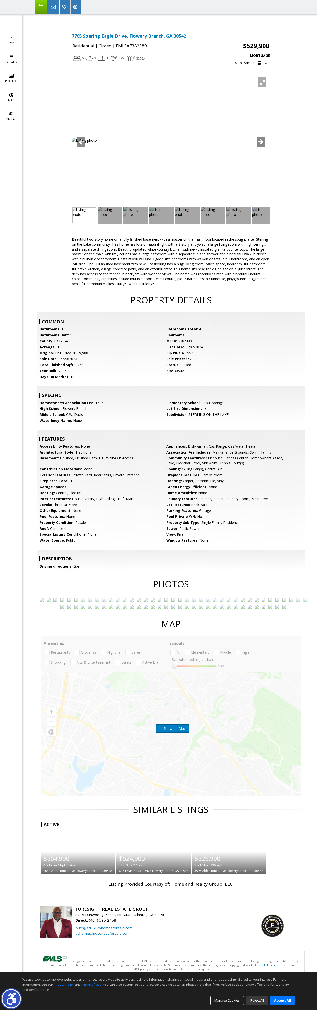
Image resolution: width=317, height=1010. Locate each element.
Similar (11, 119)
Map (11, 100)
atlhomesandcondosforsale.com (102, 933)
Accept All (282, 1000)
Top (11, 43)
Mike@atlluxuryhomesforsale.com (103, 927)
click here (269, 965)
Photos (11, 81)
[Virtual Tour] (76, 7)
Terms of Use (91, 984)
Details (11, 62)
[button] (11, 998)
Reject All (257, 1000)
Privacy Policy (64, 984)
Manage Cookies (227, 1000)
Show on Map (174, 728)
